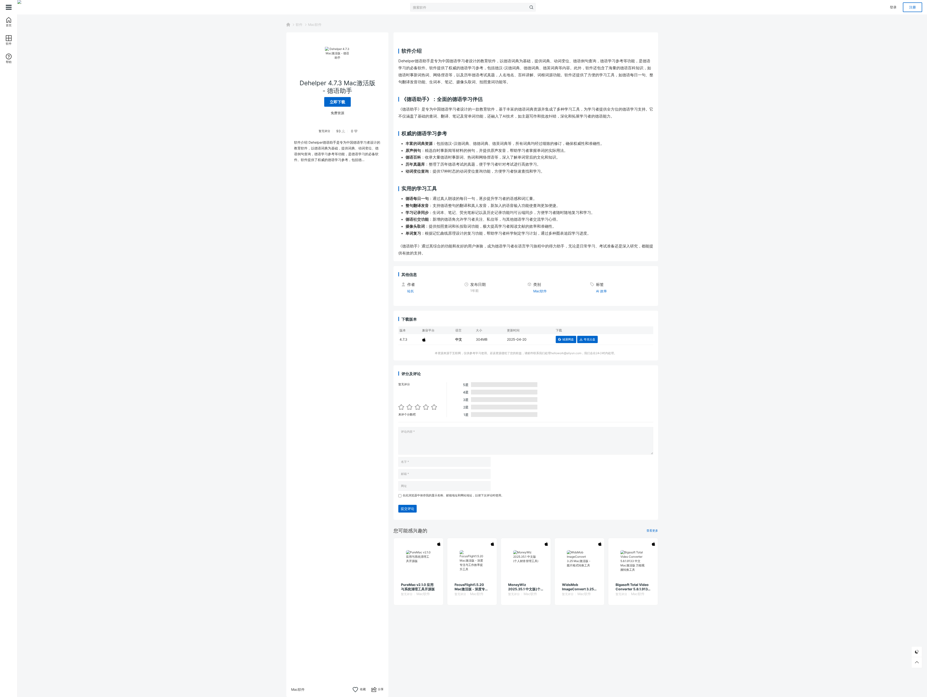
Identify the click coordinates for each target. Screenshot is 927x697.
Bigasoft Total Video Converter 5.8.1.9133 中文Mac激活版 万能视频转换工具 (633, 587)
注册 (912, 7)
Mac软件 (315, 24)
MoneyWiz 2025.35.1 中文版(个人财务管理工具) (524, 587)
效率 (603, 291)
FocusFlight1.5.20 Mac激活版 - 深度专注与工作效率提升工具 (471, 587)
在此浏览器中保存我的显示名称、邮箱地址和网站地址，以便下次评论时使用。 (453, 495)
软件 (299, 24)
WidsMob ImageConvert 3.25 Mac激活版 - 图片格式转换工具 (579, 587)
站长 (410, 291)
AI (597, 291)
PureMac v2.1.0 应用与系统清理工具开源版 (418, 587)
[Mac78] (41, 7)
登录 (893, 7)
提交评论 (407, 509)
